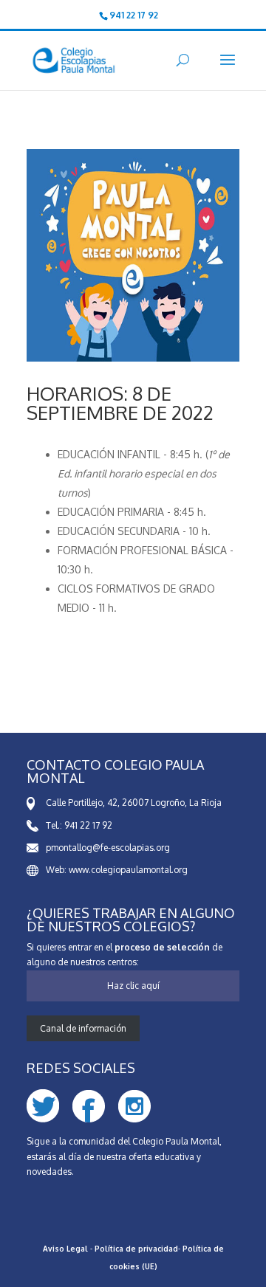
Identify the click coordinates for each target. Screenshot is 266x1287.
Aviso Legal (65, 1248)
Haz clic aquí (133, 985)
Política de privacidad (136, 1248)
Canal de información (83, 1028)
